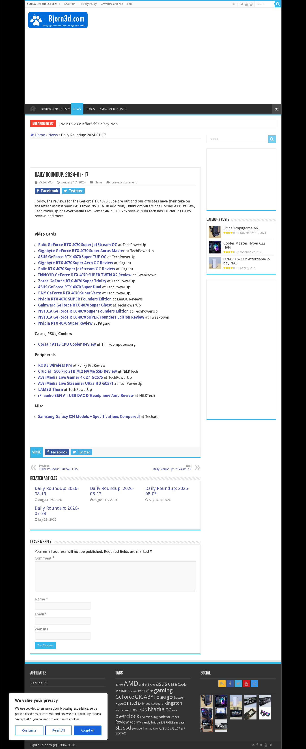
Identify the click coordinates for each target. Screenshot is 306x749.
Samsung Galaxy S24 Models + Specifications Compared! (89, 416)
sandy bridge (151, 722)
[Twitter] (242, 4)
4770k (119, 684)
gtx (170, 697)
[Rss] (234, 4)
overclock (127, 716)
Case (172, 684)
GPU (163, 697)
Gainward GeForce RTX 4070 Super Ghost (75, 305)
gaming (163, 690)
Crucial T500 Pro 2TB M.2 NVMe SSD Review (78, 371)
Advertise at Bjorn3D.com (117, 4)
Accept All (87, 730)
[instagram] (251, 4)
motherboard (122, 710)
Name (41, 599)
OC (168, 710)
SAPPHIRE (167, 722)
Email (41, 614)
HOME (33, 108)
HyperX (120, 704)
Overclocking (149, 717)
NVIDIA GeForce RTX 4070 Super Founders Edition (83, 311)
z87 (183, 728)
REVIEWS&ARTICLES (54, 109)
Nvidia (156, 709)
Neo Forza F (67, 124)
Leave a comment (124, 182)
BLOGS (90, 109)
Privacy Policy (88, 4)
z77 (177, 728)
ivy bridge (144, 703)
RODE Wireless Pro (55, 365)
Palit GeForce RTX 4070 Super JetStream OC (77, 245)
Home (39, 135)
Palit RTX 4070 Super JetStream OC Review (76, 269)
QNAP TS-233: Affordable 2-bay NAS (246, 261)
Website (42, 629)
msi (134, 710)
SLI (118, 728)
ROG (133, 722)
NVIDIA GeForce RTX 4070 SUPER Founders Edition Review (91, 317)
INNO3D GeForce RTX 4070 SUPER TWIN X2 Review (84, 275)
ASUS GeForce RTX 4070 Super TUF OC (72, 257)
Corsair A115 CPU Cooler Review (67, 344)
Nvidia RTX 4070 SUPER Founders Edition (75, 299)
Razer (175, 717)
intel (132, 703)
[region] (58, 716)
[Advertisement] (196, 22)
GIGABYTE (147, 697)
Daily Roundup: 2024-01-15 (58, 467)
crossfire (145, 691)
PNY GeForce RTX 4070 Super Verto (69, 293)
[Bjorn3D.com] (58, 19)
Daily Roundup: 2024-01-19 (172, 467)
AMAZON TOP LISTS (113, 109)
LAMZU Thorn (50, 389)
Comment (44, 558)
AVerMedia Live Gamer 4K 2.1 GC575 (71, 377)
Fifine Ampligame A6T (241, 228)
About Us (69, 4)
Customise (29, 730)
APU (152, 684)
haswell (179, 697)
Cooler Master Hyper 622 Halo (244, 245)
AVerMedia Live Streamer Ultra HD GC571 (75, 383)
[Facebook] (238, 4)
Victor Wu (46, 182)
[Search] (278, 4)
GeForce (124, 697)
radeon (164, 717)
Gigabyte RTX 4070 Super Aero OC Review (75, 263)
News (53, 135)
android (144, 684)
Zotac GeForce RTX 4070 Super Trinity (72, 281)
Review (122, 722)
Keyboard (157, 703)
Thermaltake (150, 728)
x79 (172, 728)
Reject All (58, 730)
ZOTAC (120, 733)
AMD (131, 683)
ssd (127, 728)
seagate (179, 722)
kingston (173, 703)
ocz (174, 710)
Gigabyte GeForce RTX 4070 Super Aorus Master (82, 251)
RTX (138, 722)
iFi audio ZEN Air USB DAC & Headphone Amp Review (86, 395)
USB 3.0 (164, 728)
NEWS (77, 109)
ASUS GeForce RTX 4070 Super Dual (69, 287)
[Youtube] (246, 4)
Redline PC (39, 683)
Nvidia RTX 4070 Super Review (65, 323)
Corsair (132, 691)
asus (161, 683)
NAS (143, 710)
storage (137, 728)
